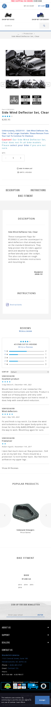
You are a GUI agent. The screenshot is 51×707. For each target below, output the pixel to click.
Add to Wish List (25, 168)
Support (6, 635)
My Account (29, 6)
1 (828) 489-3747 (15, 665)
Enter (40, 615)
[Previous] (3, 84)
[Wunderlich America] (4, 6)
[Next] (48, 84)
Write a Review (25, 347)
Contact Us (13, 668)
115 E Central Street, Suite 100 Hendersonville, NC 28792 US (15, 658)
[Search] (44, 26)
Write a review (25, 331)
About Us (6, 627)
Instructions (16, 304)
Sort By (5, 372)
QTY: (3, 153)
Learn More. (21, 702)
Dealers (6, 642)
